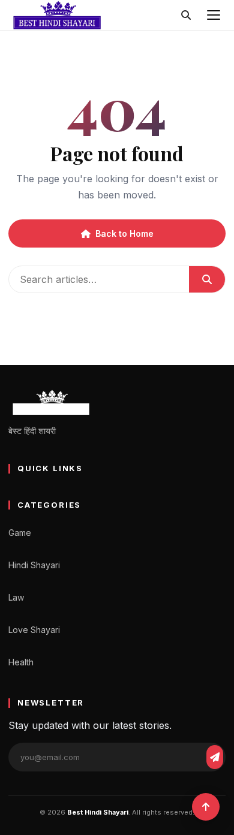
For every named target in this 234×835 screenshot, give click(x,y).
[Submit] (207, 279)
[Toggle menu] (214, 15)
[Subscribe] (214, 757)
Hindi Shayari (34, 565)
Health (21, 662)
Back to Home (124, 233)
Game (19, 532)
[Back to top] (206, 807)
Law (16, 597)
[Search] (186, 15)
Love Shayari (34, 630)
